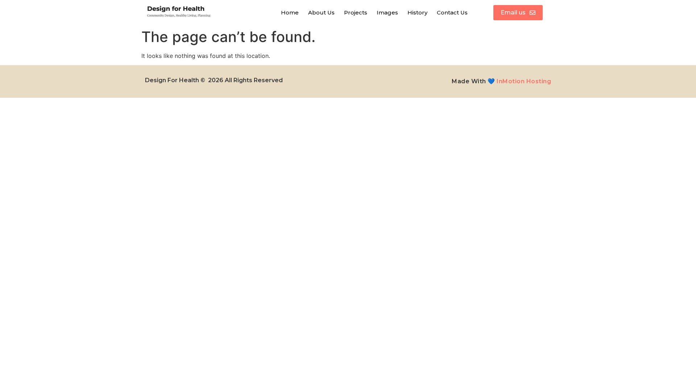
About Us (321, 12)
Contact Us (452, 12)
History (417, 12)
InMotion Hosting (524, 81)
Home (290, 12)
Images (387, 12)
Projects (355, 12)
